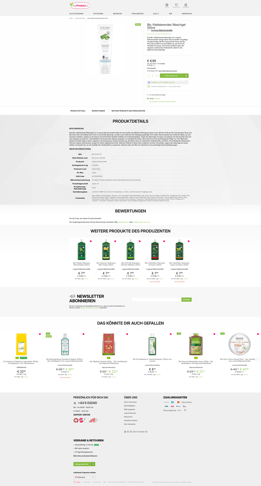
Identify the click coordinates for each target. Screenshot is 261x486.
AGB (104, 482)
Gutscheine (98, 14)
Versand (162, 63)
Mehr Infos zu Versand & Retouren (85, 456)
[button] (148, 75)
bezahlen (157, 98)
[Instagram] (128, 431)
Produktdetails (77, 111)
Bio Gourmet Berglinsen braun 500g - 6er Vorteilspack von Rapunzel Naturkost (196, 362)
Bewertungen (98, 111)
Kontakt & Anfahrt (130, 420)
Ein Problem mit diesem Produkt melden (162, 101)
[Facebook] (125, 431)
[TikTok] (131, 431)
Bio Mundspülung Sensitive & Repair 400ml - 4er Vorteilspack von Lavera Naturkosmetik (65, 360)
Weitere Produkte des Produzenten (128, 111)
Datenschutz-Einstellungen (117, 482)
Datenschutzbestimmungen (90, 308)
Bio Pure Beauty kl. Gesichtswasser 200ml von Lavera (152, 360)
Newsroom (128, 417)
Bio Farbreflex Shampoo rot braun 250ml (155, 264)
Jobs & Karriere (130, 413)
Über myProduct (130, 402)
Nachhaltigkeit (129, 406)
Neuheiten (117, 14)
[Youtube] (139, 431)
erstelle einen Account (141, 222)
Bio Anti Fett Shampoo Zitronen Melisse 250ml (130, 264)
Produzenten (137, 14)
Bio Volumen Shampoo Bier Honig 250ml (106, 264)
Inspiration (187, 14)
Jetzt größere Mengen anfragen (168, 71)
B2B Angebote (129, 409)
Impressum (87, 482)
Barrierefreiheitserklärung (136, 482)
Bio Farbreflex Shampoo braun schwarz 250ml (179, 264)
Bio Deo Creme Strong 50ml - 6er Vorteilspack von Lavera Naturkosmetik (239, 360)
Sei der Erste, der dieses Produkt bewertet (159, 34)
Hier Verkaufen (129, 424)
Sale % (156, 14)
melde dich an (123, 222)
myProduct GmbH (169, 482)
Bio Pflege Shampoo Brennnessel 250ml (81, 264)
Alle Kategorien (76, 14)
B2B (170, 14)
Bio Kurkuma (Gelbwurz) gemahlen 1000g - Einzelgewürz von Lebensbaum (21, 362)
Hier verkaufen (151, 68)
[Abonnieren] (186, 300)
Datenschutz (97, 482)
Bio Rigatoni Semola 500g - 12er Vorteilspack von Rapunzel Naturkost (108, 362)
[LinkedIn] (146, 431)
